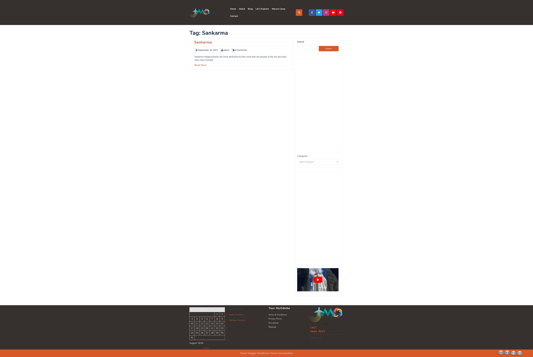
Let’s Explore (262, 8)
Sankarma (203, 42)
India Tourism (236, 314)
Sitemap (272, 327)
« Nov (206, 348)
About (242, 8)
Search (300, 41)
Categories (302, 156)
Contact (234, 16)
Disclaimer (274, 323)
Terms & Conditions (278, 315)
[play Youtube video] (318, 279)
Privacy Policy (275, 319)
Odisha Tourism (237, 320)
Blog (250, 8)
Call (313, 327)
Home (233, 8)
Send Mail (317, 331)
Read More (200, 65)
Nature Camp (278, 8)
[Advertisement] (318, 103)
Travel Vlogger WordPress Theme (258, 353)
